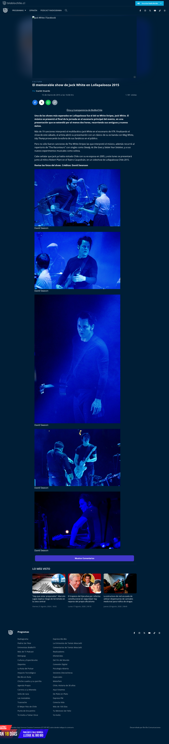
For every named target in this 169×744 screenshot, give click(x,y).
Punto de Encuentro (26, 711)
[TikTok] (160, 10)
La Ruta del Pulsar (26, 668)
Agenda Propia (24, 685)
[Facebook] (140, 10)
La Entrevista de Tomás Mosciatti (67, 643)
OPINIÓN (33, 10)
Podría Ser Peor (24, 643)
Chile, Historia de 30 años (64, 685)
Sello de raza (23, 694)
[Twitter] (150, 10)
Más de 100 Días (60, 706)
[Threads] (165, 10)
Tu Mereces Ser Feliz (62, 711)
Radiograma (23, 639)
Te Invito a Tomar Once (28, 715)
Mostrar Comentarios (84, 558)
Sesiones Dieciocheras (63, 673)
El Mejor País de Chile (27, 706)
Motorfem (57, 681)
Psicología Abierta (61, 668)
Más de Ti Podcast (26, 651)
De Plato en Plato (60, 694)
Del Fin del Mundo (61, 660)
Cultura (37, 82)
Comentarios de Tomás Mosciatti (67, 647)
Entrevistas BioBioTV (27, 647)
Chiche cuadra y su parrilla (29, 681)
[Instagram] (145, 10)
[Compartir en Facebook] (35, 102)
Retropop (22, 656)
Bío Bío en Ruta (24, 677)
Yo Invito (56, 715)
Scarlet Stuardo (43, 91)
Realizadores (58, 651)
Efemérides (58, 656)
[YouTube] (155, 10)
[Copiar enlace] (54, 102)
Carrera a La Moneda (27, 689)
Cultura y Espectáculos (28, 660)
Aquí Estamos (59, 689)
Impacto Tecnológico (27, 673)
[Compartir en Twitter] (41, 102)
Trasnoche (22, 702)
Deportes (22, 664)
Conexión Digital (60, 664)
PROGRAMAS (18, 10)
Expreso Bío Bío (60, 639)
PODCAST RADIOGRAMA (51, 10)
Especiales (57, 677)
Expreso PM (58, 698)
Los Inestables (24, 698)
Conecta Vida (58, 702)
